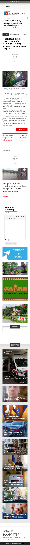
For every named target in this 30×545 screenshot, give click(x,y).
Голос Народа (6, 395)
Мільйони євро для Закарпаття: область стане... (15, 417)
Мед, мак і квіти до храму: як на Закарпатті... (15, 499)
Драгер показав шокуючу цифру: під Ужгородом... (13, 433)
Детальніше (6, 196)
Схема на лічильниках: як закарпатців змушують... (14, 483)
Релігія (5, 496)
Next (27, 18)
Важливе (6, 480)
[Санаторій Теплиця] (15, 313)
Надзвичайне (7, 448)
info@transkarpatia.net (11, 539)
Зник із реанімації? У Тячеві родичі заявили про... (14, 399)
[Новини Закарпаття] (15, 12)
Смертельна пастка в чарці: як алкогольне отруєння (15, 379)
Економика (6, 414)
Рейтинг (25, 34)
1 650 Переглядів (15, 34)
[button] (6, 216)
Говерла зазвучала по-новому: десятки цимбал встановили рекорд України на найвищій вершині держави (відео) (14, 23)
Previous (25, 18)
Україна (11, 125)
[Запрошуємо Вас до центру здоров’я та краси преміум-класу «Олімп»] (15, 289)
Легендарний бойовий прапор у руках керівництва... (15, 467)
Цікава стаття (22, 129)
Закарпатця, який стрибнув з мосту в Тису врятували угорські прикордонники (14, 187)
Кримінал (6, 430)
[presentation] (6, 216)
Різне (5, 512)
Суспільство (7, 376)
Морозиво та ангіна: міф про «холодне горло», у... (15, 515)
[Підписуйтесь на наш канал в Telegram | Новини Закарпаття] (15, 253)
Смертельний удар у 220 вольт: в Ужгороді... (13, 451)
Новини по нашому (8, 464)
